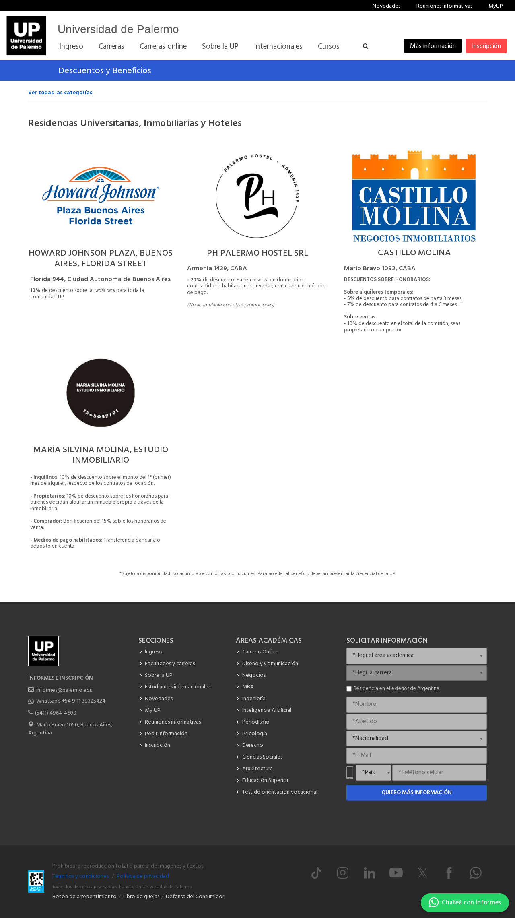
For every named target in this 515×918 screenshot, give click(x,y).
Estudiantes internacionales (177, 687)
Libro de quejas (141, 896)
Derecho (252, 745)
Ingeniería (254, 699)
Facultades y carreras (170, 664)
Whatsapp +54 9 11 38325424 (70, 701)
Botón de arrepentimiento (84, 896)
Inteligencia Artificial (266, 710)
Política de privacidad (143, 876)
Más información (433, 46)
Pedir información (166, 734)
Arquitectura (257, 769)
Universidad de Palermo (118, 29)
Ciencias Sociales (262, 757)
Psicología (254, 734)
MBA (248, 687)
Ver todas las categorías (60, 92)
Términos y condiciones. (80, 876)
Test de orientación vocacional (279, 792)
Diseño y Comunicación (270, 664)
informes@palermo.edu (64, 690)
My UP (153, 710)
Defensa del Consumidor (195, 896)
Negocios (254, 675)
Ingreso (154, 652)
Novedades (386, 6)
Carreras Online (260, 652)
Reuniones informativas (444, 6)
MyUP (495, 6)
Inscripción (486, 46)
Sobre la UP (159, 675)
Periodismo (256, 722)
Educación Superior (265, 780)
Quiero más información (416, 792)
